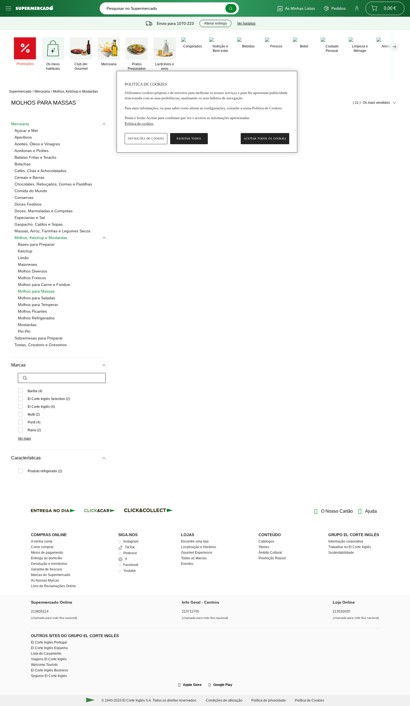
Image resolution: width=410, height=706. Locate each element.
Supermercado (20, 91)
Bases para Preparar (36, 244)
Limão (23, 258)
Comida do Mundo (31, 191)
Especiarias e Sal (30, 217)
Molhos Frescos (32, 278)
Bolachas (23, 164)
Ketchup (25, 251)
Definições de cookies (146, 138)
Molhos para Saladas (36, 298)
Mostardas (27, 324)
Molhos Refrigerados (36, 318)
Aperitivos (23, 137)
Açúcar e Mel (26, 130)
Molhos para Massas (36, 291)
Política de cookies (139, 123)
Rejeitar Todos (189, 138)
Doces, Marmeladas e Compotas (44, 211)
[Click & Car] (99, 511)
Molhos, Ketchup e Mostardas (75, 91)
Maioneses (27, 264)
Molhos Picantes (32, 311)
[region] (207, 112)
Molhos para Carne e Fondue (44, 284)
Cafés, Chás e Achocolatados (40, 170)
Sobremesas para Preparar (39, 338)
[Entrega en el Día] (149, 511)
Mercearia (42, 91)
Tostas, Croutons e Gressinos (41, 345)
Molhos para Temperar (38, 304)
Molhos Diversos (32, 271)
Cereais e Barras (29, 177)
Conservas (24, 197)
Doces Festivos (28, 204)
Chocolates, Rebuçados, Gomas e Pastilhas (53, 184)
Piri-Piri (24, 331)
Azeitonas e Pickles (32, 150)
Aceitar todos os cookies (265, 138)
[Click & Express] (53, 511)
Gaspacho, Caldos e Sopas (39, 224)
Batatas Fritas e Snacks (35, 157)
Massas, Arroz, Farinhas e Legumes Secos (52, 231)
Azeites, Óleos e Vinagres (37, 144)
